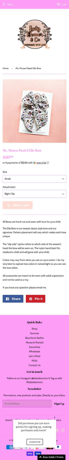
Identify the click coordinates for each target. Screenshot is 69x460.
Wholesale (34, 351)
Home (6, 68)
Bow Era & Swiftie (34, 337)
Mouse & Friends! (34, 342)
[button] (34, 162)
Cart (63, 4)
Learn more (35, 442)
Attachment (9, 187)
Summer (34, 333)
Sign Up (59, 404)
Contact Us (35, 365)
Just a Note (34, 356)
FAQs (34, 360)
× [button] (54, 417)
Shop (34, 328)
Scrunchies (34, 347)
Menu (10, 4)
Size (5, 171)
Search (8, 420)
